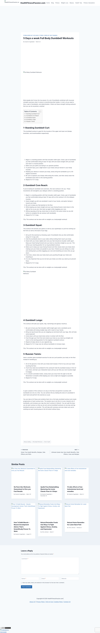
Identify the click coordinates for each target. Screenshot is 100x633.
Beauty (72, 3)
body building (27, 441)
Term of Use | (50, 602)
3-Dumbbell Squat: (30, 117)
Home (48, 3)
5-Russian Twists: (30, 121)
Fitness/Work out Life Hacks (31, 35)
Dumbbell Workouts (37, 441)
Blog (52, 3)
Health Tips (78, 3)
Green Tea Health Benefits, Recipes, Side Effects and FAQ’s (33, 452)
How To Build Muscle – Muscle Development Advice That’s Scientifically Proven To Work (22, 527)
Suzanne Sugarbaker (30, 41)
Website (64, 578)
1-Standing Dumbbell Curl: (32, 113)
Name (24, 578)
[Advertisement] (50, 16)
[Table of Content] (40, 111)
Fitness (57, 3)
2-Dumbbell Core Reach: (32, 115)
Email (44, 578)
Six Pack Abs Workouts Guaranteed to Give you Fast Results (22, 489)
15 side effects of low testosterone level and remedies (75, 489)
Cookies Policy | (58, 602)
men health (47, 441)
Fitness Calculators (89, 3)
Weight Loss (64, 3)
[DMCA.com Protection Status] (50, 628)
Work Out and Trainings (50, 35)
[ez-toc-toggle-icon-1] (39, 111)
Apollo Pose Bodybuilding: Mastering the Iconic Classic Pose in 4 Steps (49, 489)
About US (32, 602)
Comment (25, 558)
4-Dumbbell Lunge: (30, 119)
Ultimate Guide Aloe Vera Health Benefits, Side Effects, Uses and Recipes (65, 452)
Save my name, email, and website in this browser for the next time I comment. (43, 582)
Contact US (67, 602)
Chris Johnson (45, 532)
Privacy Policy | (41, 602)
